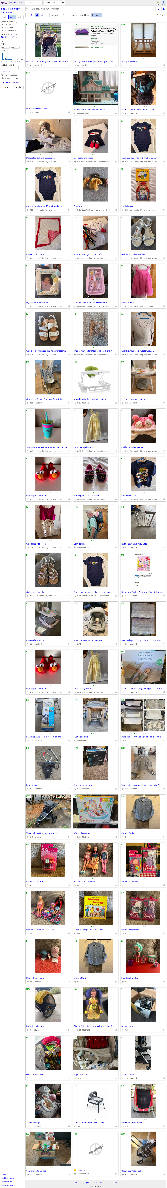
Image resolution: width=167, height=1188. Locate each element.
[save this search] (163, 9)
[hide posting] (68, 65)
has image (7, 24)
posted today (8, 27)
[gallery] (37, 15)
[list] (27, 15)
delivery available (10, 75)
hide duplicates (9, 30)
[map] (41, 15)
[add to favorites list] (27, 65)
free (5, 44)
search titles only (10, 22)
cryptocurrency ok (10, 78)
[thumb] (32, 15)
